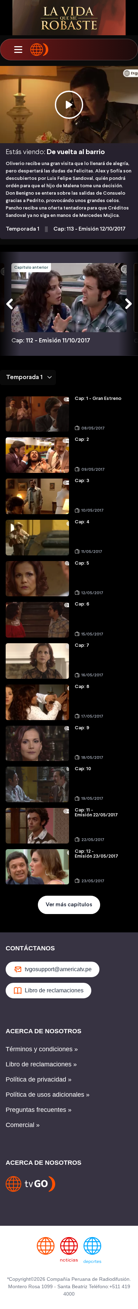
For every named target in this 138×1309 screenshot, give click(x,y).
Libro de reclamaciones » (41, 1064)
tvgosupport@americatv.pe (58, 969)
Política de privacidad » (38, 1079)
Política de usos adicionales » (48, 1094)
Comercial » (23, 1124)
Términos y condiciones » (42, 1049)
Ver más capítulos (69, 904)
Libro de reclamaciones (54, 990)
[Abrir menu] (18, 49)
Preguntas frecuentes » (38, 1109)
